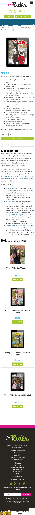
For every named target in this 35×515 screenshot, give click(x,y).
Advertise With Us (17, 467)
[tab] (7, 145)
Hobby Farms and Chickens (15, 225)
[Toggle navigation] (31, 3)
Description (7, 145)
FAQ (17, 474)
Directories (17, 453)
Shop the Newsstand (17, 450)
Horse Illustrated (11, 188)
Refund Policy (17, 476)
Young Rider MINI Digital (14, 215)
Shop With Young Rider (15, 28)
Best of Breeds (23, 178)
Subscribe (8, 16)
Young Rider (10, 201)
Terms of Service (17, 469)
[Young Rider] (17, 4)
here (31, 129)
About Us (17, 463)
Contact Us (17, 465)
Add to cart (18, 138)
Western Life (5, 176)
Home (3, 28)
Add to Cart (17, 279)
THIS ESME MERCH (23, 16)
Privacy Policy (17, 472)
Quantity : (4, 134)
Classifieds (17, 455)
